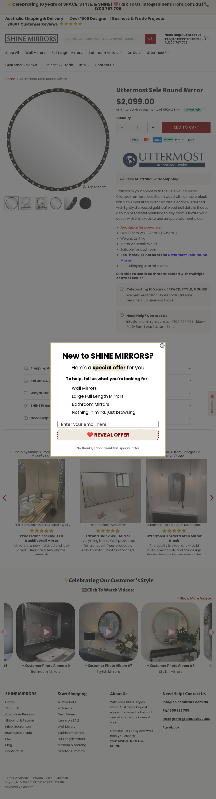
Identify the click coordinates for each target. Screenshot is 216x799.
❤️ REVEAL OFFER (108, 434)
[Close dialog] (162, 345)
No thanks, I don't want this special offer (108, 448)
